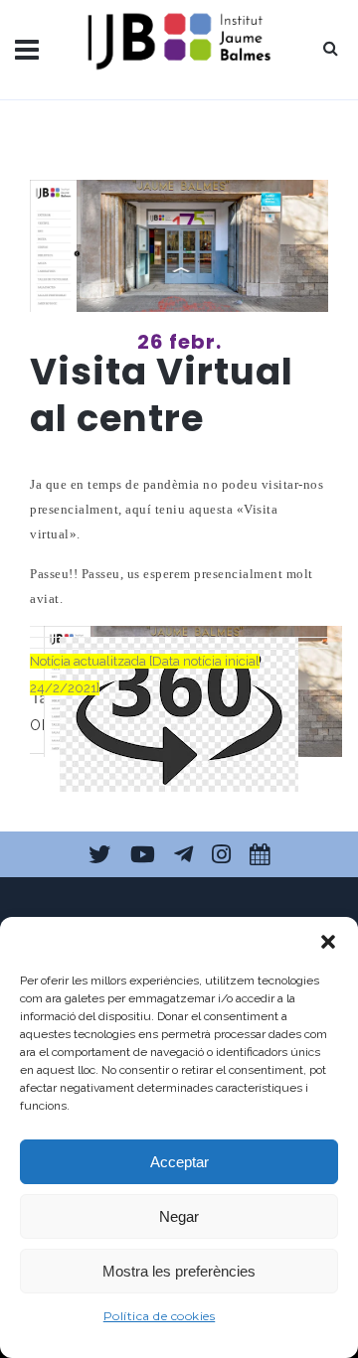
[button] (328, 942)
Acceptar (179, 1161)
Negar (179, 1216)
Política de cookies (159, 1315)
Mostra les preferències (179, 1271)
